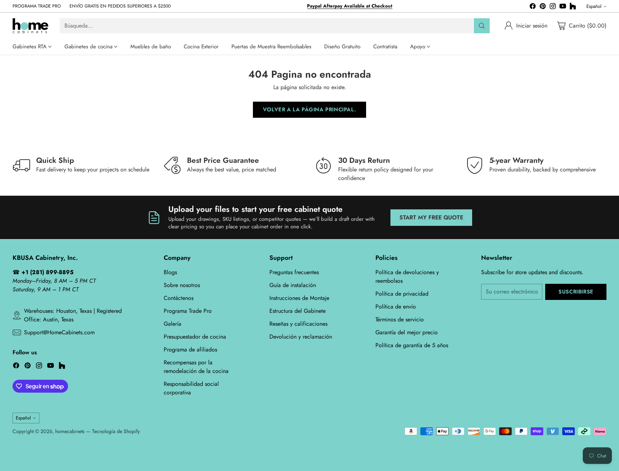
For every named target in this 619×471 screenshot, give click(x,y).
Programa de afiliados (190, 349)
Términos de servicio (399, 319)
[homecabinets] (30, 25)
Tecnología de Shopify (116, 431)
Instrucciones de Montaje (299, 298)
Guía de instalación (292, 285)
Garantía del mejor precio (406, 332)
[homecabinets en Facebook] (532, 7)
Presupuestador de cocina (195, 336)
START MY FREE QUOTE (431, 217)
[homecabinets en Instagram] (552, 7)
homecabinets (70, 431)
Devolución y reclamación (300, 336)
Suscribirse (576, 292)
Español (593, 6)
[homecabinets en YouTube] (562, 7)
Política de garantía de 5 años (411, 345)
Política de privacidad (401, 294)
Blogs (170, 272)
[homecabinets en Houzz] (572, 7)
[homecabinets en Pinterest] (542, 7)
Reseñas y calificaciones (298, 324)
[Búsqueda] (482, 25)
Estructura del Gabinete (297, 311)
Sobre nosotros (182, 285)
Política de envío (395, 306)
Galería (172, 324)
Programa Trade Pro (188, 311)
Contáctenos (178, 298)
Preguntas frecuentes (294, 272)
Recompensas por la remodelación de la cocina (196, 366)
